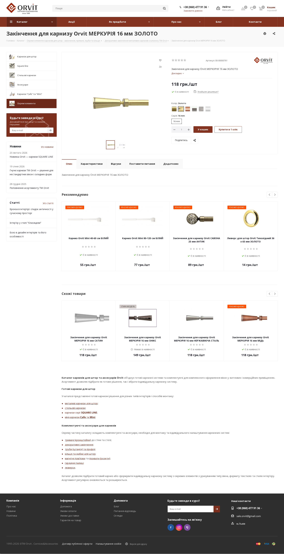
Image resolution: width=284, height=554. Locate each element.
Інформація (68, 500)
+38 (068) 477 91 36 (195, 7)
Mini (92, 417)
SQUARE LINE (89, 412)
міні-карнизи (72, 417)
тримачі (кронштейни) (78, 440)
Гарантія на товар (70, 520)
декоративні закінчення (79, 444)
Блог (116, 506)
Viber (187, 527)
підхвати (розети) (99, 458)
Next (275, 195)
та (88, 417)
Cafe (83, 417)
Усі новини (47, 146)
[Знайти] (164, 8)
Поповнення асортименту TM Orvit (29, 187)
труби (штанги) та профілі (80, 449)
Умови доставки (69, 515)
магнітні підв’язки (75, 458)
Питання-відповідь (125, 511)
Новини (11, 511)
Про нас (11, 506)
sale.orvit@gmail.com (249, 516)
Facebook (170, 527)
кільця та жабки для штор (80, 453)
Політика (11, 515)
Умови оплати (68, 511)
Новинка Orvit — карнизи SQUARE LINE (31, 156)
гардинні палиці (74, 463)
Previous (269, 195)
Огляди (118, 515)
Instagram (179, 527)
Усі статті (48, 203)
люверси (70, 467)
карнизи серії (73, 412)
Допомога (66, 506)
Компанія (12, 500)
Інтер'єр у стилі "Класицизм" (25, 222)
